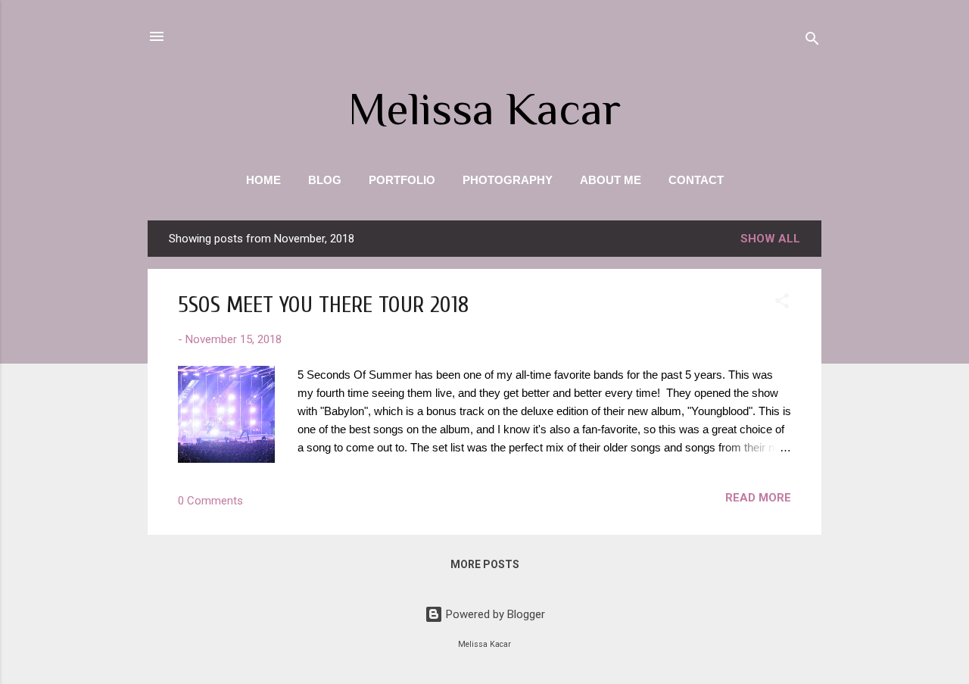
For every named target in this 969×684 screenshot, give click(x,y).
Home (263, 179)
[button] (782, 303)
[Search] (812, 41)
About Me (610, 179)
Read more (758, 497)
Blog (324, 179)
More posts (484, 564)
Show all (770, 238)
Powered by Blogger (494, 614)
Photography (508, 179)
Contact (696, 179)
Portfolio (402, 179)
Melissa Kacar (484, 108)
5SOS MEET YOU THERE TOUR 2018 (323, 305)
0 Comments (210, 501)
